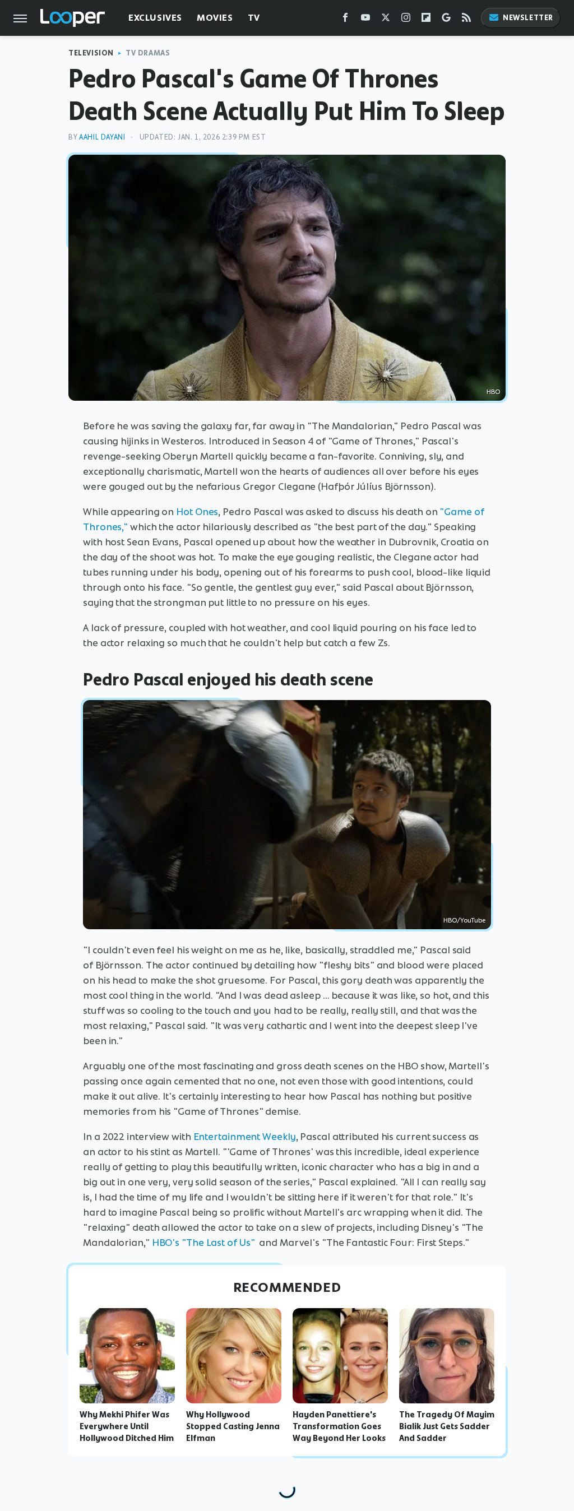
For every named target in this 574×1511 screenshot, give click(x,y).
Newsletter (528, 17)
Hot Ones (197, 511)
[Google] (446, 20)
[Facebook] (345, 20)
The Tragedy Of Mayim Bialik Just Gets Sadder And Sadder (446, 1426)
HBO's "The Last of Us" (204, 1242)
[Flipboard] (426, 20)
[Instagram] (405, 20)
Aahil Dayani (102, 137)
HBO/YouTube (464, 920)
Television (91, 53)
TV (254, 18)
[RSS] (466, 20)
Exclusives (155, 18)
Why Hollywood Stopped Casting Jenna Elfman (233, 1426)
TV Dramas (148, 53)
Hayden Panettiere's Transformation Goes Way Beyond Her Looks (339, 1426)
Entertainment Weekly (244, 1136)
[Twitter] (385, 20)
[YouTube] (365, 20)
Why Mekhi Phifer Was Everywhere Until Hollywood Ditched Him (127, 1426)
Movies (215, 18)
